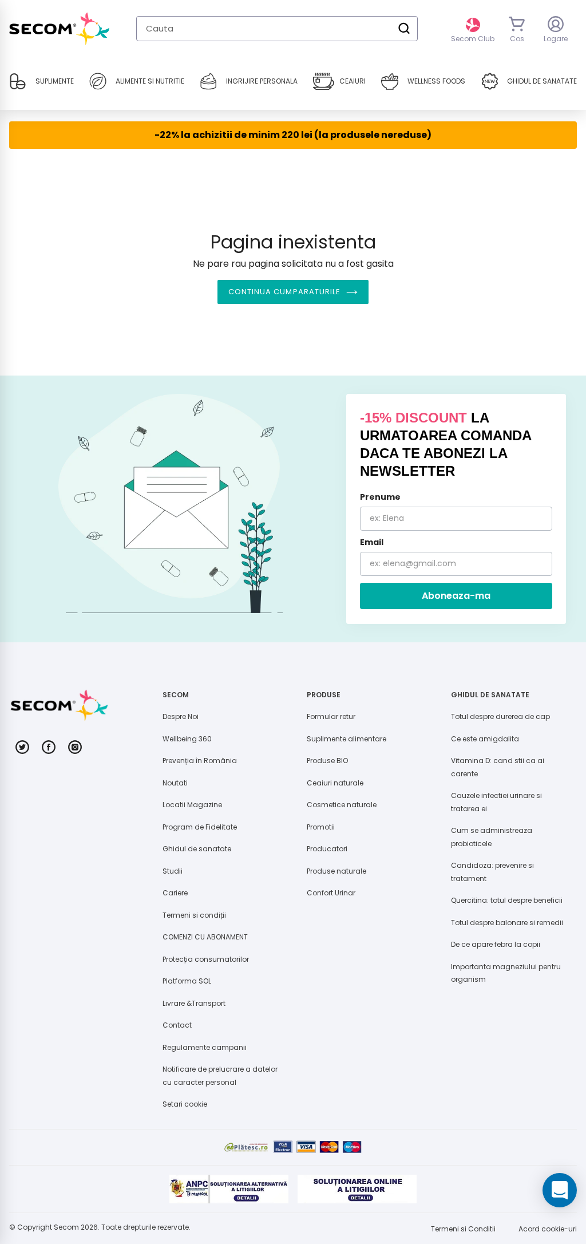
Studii (173, 871)
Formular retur (331, 716)
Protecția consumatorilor (206, 959)
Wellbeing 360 (187, 739)
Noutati (175, 783)
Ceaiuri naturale (335, 783)
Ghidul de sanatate (197, 849)
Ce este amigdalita (485, 739)
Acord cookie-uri (547, 1229)
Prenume (380, 497)
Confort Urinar (331, 893)
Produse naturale (336, 871)
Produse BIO (327, 760)
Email (371, 542)
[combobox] (277, 28)
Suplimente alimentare (346, 739)
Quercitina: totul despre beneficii (507, 900)
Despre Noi (181, 716)
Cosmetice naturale (342, 804)
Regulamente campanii (205, 1047)
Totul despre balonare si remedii (507, 922)
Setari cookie (185, 1104)
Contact (177, 1025)
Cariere (175, 893)
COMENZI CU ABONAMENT (205, 937)
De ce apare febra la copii (495, 944)
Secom (66, 1227)
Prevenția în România (200, 760)
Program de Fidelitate (200, 827)
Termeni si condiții (194, 915)
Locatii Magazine (192, 804)
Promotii (321, 827)
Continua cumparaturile (284, 291)
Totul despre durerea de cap (500, 716)
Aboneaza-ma (456, 595)
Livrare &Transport (194, 1003)
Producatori (327, 849)
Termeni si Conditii (463, 1229)
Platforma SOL (187, 981)
